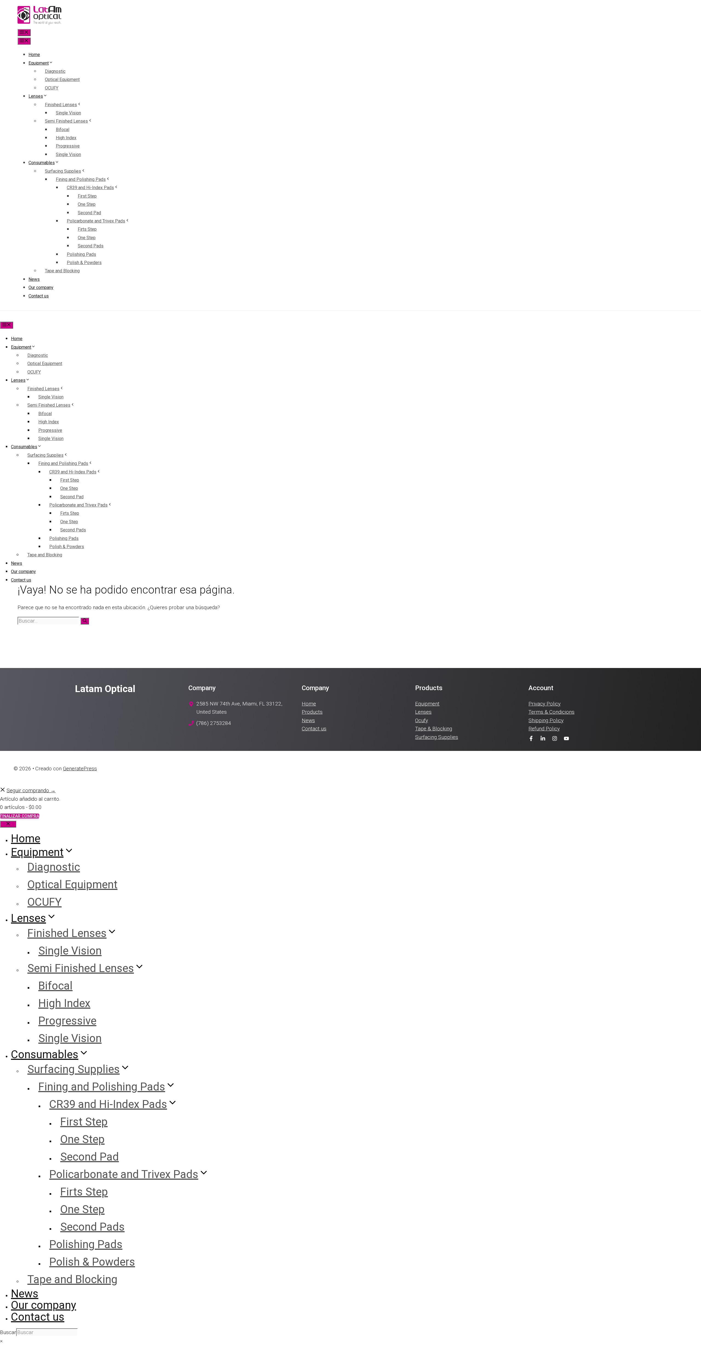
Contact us (38, 296)
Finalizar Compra (19, 816)
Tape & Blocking (433, 728)
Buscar (8, 1332)
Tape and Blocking (62, 270)
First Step (87, 196)
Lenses (35, 96)
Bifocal (62, 129)
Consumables (41, 162)
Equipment (38, 63)
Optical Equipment (62, 79)
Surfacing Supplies (63, 171)
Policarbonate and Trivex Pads (96, 221)
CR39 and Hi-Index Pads (90, 187)
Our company (40, 287)
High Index (66, 137)
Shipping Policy (546, 720)
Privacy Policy (544, 704)
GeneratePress (80, 768)
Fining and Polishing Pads (81, 179)
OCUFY (51, 88)
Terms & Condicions (551, 712)
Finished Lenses (61, 104)
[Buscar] (85, 621)
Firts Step (87, 229)
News (34, 279)
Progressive (68, 146)
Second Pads (91, 245)
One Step (87, 204)
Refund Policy (544, 728)
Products (312, 712)
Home (34, 54)
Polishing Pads (81, 254)
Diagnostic (55, 71)
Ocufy (421, 720)
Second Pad (89, 212)
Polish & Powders (84, 262)
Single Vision (68, 112)
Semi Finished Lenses (66, 121)
